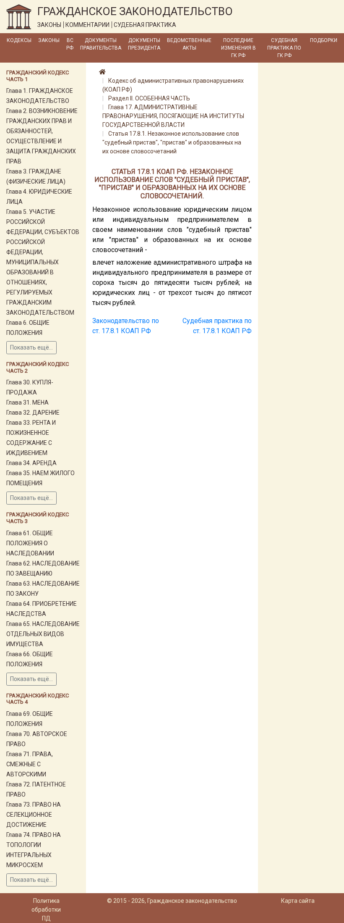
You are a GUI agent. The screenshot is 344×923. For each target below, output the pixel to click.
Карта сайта (298, 900)
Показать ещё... (31, 347)
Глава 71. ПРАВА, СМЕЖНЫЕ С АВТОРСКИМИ (29, 764)
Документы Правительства (100, 44)
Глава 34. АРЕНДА (31, 463)
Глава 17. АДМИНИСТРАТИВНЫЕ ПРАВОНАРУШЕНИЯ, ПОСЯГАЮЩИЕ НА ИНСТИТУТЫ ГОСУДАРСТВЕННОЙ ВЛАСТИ (173, 116)
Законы (49, 40)
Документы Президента (144, 44)
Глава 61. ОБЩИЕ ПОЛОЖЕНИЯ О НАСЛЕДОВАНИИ (30, 543)
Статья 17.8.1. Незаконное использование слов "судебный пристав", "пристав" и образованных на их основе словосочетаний (171, 142)
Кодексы (19, 40)
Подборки (323, 40)
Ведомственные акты (189, 44)
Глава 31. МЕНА (27, 402)
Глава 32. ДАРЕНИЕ (33, 412)
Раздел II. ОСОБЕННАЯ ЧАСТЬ (149, 98)
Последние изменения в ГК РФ (238, 47)
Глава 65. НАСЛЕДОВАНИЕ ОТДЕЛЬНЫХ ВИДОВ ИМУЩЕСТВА (43, 634)
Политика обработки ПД (46, 909)
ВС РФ (69, 44)
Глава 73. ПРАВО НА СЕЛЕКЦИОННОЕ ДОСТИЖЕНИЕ (33, 814)
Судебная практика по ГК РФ (284, 47)
